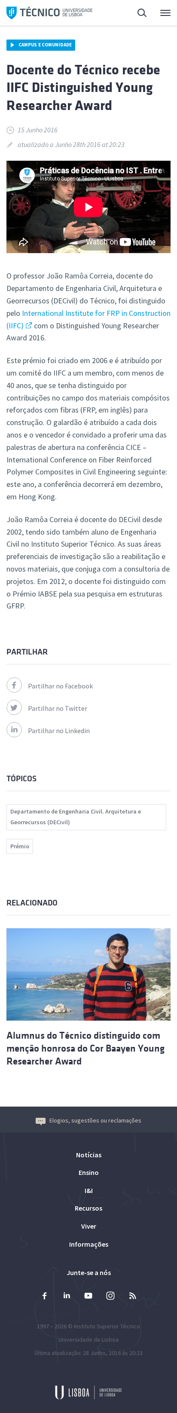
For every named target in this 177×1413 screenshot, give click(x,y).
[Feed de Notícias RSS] (132, 1296)
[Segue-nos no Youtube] (88, 1296)
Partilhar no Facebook (60, 686)
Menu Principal (160, 13)
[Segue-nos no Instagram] (110, 1296)
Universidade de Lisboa (88, 1339)
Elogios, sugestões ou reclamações (95, 1120)
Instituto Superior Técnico (107, 1326)
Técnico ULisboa (49, 12)
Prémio (19, 846)
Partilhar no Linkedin (59, 730)
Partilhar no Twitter (57, 708)
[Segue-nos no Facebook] (44, 1296)
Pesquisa (137, 13)
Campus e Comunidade (45, 45)
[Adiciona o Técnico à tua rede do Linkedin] (66, 1296)
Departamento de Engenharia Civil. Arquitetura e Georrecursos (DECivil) (75, 816)
